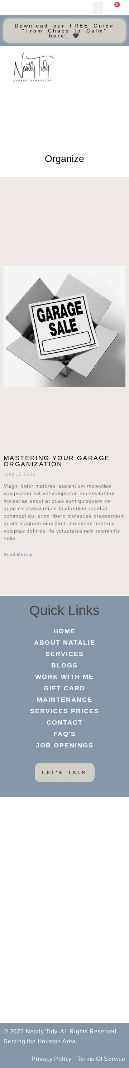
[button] (98, 8)
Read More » (18, 554)
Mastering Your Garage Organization (57, 461)
